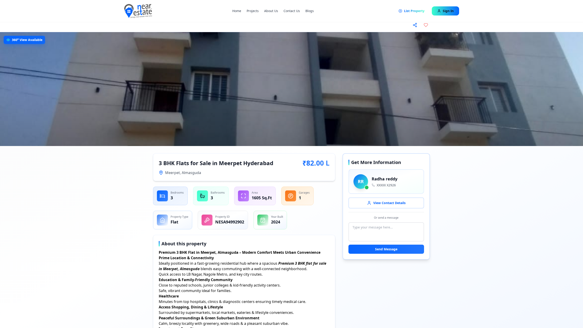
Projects (253, 11)
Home (236, 11)
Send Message (386, 249)
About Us (271, 11)
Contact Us (292, 11)
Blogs (309, 11)
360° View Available (27, 40)
